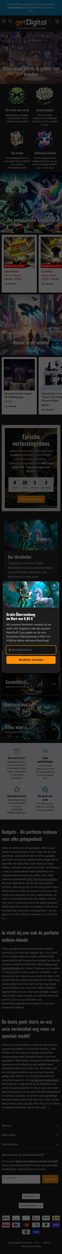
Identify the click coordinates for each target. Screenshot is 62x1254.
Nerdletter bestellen (31, 659)
